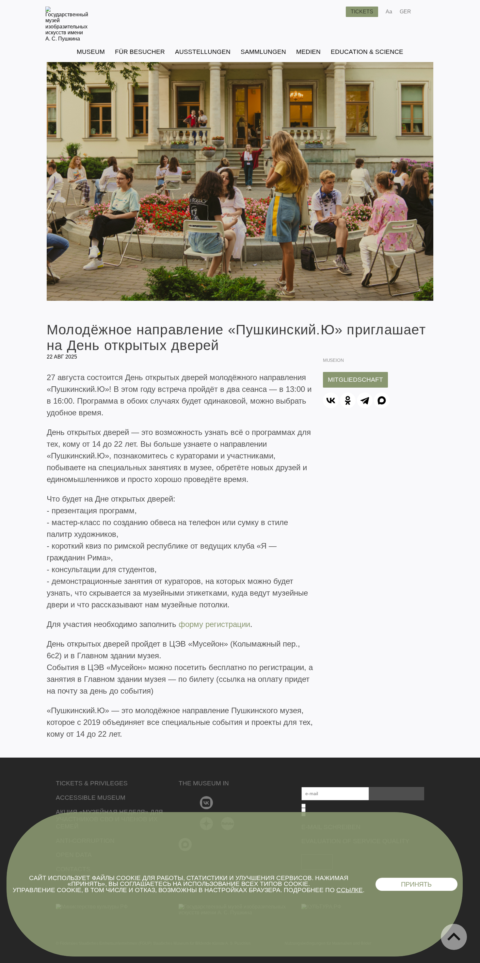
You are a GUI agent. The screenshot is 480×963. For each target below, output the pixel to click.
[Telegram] (365, 400)
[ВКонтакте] (331, 400)
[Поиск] (335, 12)
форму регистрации (214, 624)
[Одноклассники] (348, 400)
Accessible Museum (90, 797)
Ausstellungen (203, 51)
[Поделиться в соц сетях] (425, 12)
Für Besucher (140, 51)
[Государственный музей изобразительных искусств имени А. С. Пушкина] (66, 38)
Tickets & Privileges (92, 783)
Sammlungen (263, 51)
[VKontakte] (206, 802)
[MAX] (382, 400)
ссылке (349, 890)
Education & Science (367, 51)
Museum (91, 51)
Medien (308, 51)
